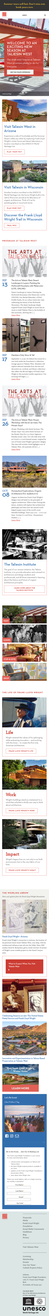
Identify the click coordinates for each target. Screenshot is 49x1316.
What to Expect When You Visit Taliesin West (22, 965)
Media (25, 1220)
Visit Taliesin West (30, 1247)
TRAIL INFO (12, 225)
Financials (27, 1217)
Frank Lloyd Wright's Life (21, 751)
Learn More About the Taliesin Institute (24, 589)
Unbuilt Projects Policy (32, 1267)
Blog (24, 1234)
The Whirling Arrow (15, 893)
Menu (24, 15)
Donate (26, 1262)
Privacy (26, 1237)
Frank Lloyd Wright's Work (22, 811)
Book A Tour (30, 66)
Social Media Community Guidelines (33, 1230)
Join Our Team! (29, 1265)
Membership (28, 1259)
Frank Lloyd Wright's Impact (22, 870)
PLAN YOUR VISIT (14, 152)
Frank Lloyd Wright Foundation (31, 1224)
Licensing (27, 1256)
